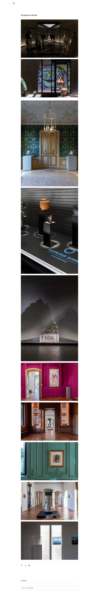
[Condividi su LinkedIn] (29, 565)
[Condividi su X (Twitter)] (25, 565)
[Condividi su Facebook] (21, 565)
